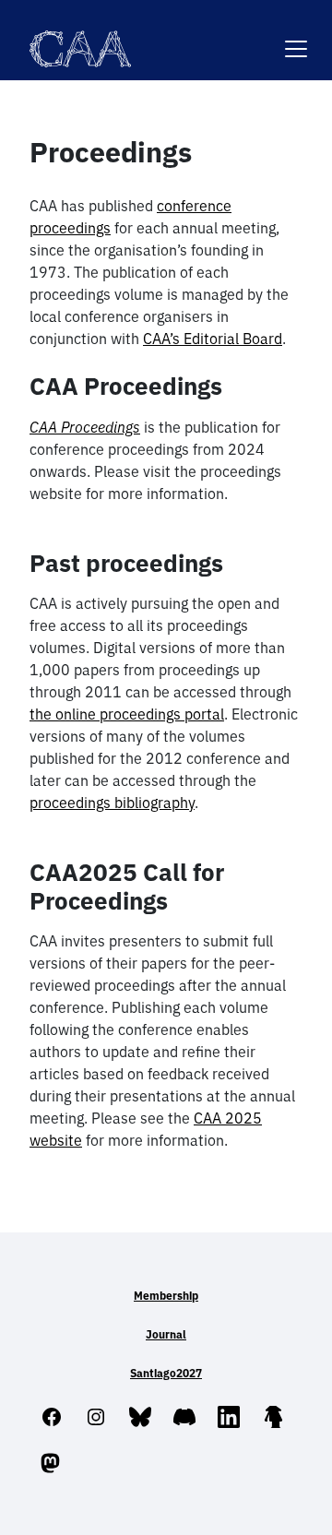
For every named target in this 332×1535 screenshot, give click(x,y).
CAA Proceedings (85, 427)
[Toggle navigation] (296, 37)
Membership (166, 1296)
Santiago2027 (166, 1373)
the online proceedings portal (127, 714)
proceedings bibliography (112, 802)
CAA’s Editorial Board (212, 338)
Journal (166, 1334)
